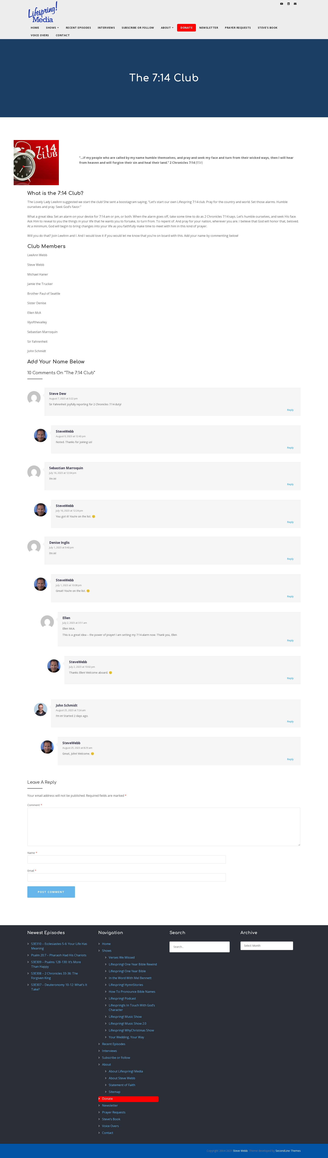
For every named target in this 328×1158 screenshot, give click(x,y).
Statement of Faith (122, 1085)
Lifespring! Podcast (122, 998)
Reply (290, 410)
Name (32, 853)
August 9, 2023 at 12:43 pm (71, 436)
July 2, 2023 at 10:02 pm (82, 666)
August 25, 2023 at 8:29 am (77, 747)
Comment (34, 805)
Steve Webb (240, 1150)
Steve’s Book (268, 27)
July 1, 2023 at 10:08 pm (69, 585)
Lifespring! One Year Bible (127, 971)
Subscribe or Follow (138, 27)
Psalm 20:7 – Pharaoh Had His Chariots (58, 955)
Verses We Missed (122, 957)
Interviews (106, 27)
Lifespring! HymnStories (126, 985)
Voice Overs (40, 35)
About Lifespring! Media (126, 1071)
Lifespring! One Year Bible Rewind (133, 964)
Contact (63, 35)
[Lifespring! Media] (42, 12)
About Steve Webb (122, 1078)
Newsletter (208, 27)
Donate (186, 27)
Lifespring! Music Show (125, 1017)
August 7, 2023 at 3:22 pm (63, 398)
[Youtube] (281, 4)
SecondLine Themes (288, 1150)
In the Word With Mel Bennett (130, 978)
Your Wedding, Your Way (126, 1037)
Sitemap (114, 1092)
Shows (51, 27)
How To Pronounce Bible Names (132, 992)
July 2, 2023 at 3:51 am (74, 622)
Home (35, 27)
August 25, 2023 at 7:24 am (71, 710)
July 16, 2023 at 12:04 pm (62, 473)
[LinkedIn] (288, 4)
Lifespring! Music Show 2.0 (127, 1023)
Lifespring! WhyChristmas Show (131, 1030)
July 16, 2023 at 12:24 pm (69, 510)
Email (31, 870)
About (166, 27)
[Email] (295, 4)
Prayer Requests (238, 27)
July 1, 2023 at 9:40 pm (61, 547)
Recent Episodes (78, 27)
